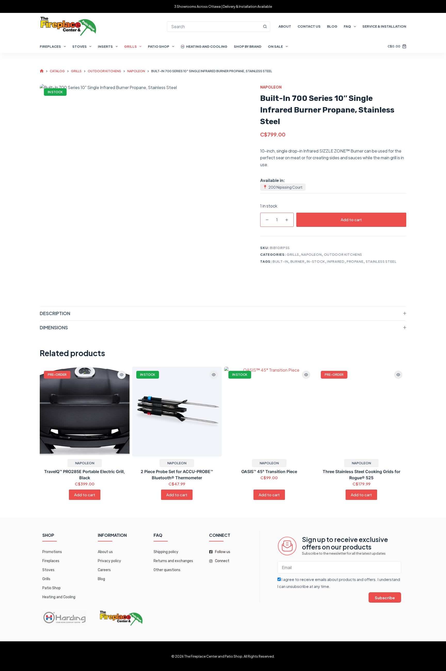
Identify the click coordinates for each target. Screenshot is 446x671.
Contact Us (309, 26)
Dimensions (54, 327)
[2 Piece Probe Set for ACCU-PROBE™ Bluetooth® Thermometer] (177, 412)
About (284, 26)
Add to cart (351, 219)
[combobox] (213, 26)
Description (55, 313)
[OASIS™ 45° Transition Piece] (269, 412)
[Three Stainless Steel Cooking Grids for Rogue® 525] (362, 412)
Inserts (105, 46)
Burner (297, 261)
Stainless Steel (381, 261)
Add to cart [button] (84, 494)
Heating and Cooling (206, 46)
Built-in (280, 261)
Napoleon (271, 87)
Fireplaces (50, 46)
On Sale (275, 46)
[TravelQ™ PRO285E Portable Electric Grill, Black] (85, 412)
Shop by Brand (247, 46)
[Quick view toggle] (121, 375)
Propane (355, 261)
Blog (332, 26)
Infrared (335, 261)
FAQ (347, 26)
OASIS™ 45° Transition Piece (269, 471)
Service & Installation (384, 26)
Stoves (79, 46)
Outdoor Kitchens (343, 254)
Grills (130, 46)
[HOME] (42, 71)
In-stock (316, 261)
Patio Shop (158, 46)
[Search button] (265, 26)
